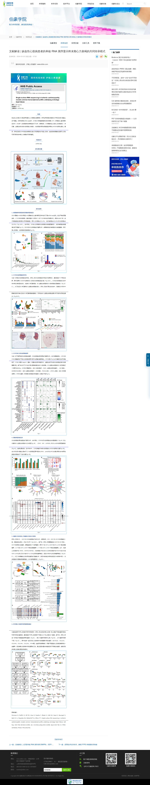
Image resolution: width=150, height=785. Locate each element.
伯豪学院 (78, 3)
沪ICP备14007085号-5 (48, 776)
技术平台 (66, 3)
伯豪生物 (102, 3)
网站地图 (130, 776)
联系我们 (124, 776)
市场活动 (90, 3)
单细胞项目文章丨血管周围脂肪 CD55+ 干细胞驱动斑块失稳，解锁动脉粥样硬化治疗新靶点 (124, 148)
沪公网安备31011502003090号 (33, 776)
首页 (32, 4)
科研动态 (29, 37)
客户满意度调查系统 (90, 759)
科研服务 (42, 3)
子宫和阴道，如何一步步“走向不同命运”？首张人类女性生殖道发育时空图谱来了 (124, 80)
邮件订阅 (66, 770)
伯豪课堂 (53, 43)
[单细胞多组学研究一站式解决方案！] (124, 166)
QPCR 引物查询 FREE (91, 766)
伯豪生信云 (116, 3)
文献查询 (86, 763)
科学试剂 (54, 3)
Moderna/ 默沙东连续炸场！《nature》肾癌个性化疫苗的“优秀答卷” (124, 60)
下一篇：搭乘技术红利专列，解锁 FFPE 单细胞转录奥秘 (78, 744)
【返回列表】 (58, 739)
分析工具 (85, 43)
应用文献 (75, 43)
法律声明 (136, 776)
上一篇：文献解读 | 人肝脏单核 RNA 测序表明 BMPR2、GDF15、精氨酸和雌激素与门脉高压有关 (42, 744)
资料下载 (96, 43)
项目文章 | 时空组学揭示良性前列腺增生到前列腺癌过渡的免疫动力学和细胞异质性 (124, 92)
